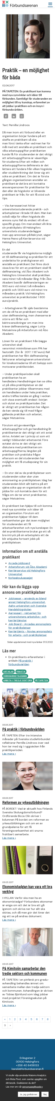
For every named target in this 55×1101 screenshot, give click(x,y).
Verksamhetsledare (15, 676)
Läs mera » (9, 754)
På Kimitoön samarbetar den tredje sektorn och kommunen (24, 971)
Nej (45, 1094)
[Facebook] (6, 116)
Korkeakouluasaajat (20, 578)
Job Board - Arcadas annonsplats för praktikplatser (29, 626)
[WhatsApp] (22, 116)
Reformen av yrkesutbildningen (25, 802)
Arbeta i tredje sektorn (17, 680)
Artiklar (8, 671)
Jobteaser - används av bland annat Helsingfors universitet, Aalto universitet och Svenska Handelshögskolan (27, 604)
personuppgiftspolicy (32, 1086)
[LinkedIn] (14, 116)
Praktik (20, 671)
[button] (50, 3)
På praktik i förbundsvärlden (20, 662)
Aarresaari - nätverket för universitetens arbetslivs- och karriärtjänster (27, 616)
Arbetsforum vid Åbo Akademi (27, 567)
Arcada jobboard (19, 563)
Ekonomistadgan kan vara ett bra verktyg (27, 889)
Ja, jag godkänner (28, 1094)
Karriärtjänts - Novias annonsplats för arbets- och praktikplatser (30, 633)
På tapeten (41, 680)
